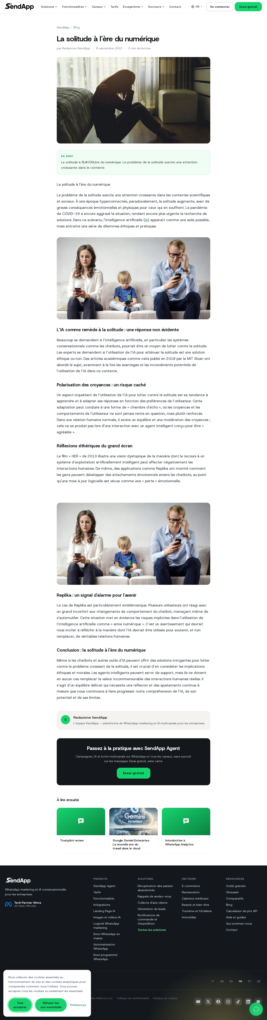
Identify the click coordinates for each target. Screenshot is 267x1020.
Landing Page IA (104, 911)
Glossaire (232, 892)
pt (249, 981)
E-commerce (191, 886)
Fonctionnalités (73, 7)
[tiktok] (238, 1001)
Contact (175, 7)
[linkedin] (248, 1001)
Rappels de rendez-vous (154, 896)
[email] (258, 1001)
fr (197, 7)
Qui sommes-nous (239, 923)
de (258, 981)
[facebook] (218, 1001)
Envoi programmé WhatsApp (105, 957)
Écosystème (131, 7)
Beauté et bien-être (195, 905)
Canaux (97, 7)
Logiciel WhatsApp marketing (106, 926)
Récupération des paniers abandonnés (155, 888)
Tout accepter (20, 1005)
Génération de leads (152, 909)
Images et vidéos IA (107, 917)
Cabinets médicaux (195, 898)
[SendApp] (19, 6)
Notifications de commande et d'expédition (149, 919)
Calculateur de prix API (241, 911)
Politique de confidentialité (133, 998)
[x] (208, 1001)
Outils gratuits (236, 886)
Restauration (191, 892)
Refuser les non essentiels (51, 1005)
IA (146, 220)
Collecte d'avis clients (153, 903)
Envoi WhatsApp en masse (106, 936)
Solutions (47, 7)
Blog (76, 27)
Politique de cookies (165, 998)
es (231, 981)
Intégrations (101, 905)
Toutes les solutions (152, 930)
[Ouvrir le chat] (256, 1009)
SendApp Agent (104, 886)
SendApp (63, 27)
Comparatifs (234, 898)
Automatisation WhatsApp (104, 946)
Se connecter (220, 7)
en (222, 981)
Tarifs (114, 7)
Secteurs (154, 7)
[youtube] (198, 1001)
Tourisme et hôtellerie (197, 911)
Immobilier (189, 917)
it (213, 981)
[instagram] (228, 1001)
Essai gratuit (248, 7)
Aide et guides (236, 917)
